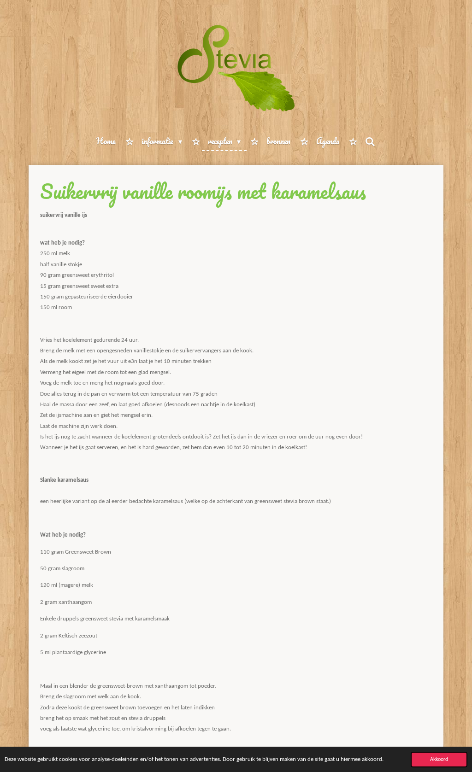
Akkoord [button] (439, 759)
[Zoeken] (370, 141)
